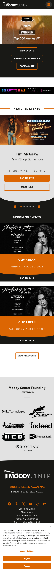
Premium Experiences (27, 58)
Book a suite (27, 66)
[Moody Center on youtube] (30, 504)
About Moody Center (27, 515)
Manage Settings (27, 551)
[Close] (51, 526)
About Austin (27, 512)
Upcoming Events (27, 509)
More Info (27, 187)
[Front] (27, 475)
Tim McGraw (27, 154)
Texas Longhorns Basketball (27, 522)
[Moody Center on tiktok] (37, 504)
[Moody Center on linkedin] (44, 504)
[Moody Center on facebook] (9, 504)
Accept (27, 566)
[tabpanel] (27, 158)
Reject (27, 559)
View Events (27, 50)
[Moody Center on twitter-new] (23, 504)
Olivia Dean (27, 259)
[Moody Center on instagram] (16, 504)
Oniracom (39, 492)
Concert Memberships (27, 519)
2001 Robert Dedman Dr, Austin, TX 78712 (27, 487)
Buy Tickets (27, 178)
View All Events (27, 355)
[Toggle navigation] (48, 4)
